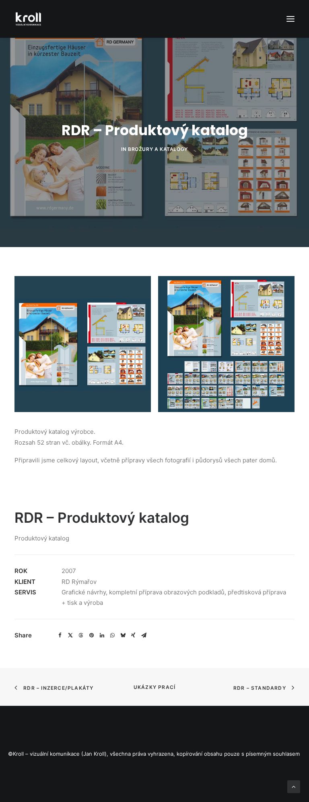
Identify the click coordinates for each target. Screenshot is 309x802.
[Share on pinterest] (91, 635)
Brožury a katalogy (158, 149)
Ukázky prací (154, 687)
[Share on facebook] (60, 635)
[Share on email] (143, 635)
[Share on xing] (133, 635)
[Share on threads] (81, 635)
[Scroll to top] (293, 786)
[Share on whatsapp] (112, 635)
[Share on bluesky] (123, 635)
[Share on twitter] (70, 635)
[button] (290, 19)
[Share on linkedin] (102, 635)
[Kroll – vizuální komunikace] (28, 19)
